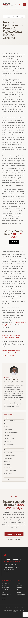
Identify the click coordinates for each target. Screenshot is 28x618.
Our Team (19, 585)
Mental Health (8, 467)
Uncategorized (8, 479)
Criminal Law (7, 447)
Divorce (6, 450)
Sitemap (21, 607)
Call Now (14, 241)
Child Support (7, 435)
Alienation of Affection (10, 421)
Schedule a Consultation (14, 534)
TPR (5, 476)
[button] (24, 4)
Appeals (6, 426)
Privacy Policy (8, 607)
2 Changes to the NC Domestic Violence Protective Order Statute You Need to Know (12, 353)
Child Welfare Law (9, 438)
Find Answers (20, 590)
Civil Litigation (7, 441)
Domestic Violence (9, 453)
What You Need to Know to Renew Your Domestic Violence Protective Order (13, 344)
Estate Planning (8, 458)
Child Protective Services (11, 432)
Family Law (7, 461)
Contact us (20, 320)
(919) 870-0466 (17, 235)
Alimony (6, 424)
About (18, 583)
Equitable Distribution (9, 455)
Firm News (7, 464)
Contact (19, 592)
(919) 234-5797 (12, 564)
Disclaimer (15, 607)
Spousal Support (8, 473)
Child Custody (8, 429)
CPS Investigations (9, 444)
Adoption (6, 418)
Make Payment (21, 594)
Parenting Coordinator (10, 470)
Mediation (4, 596)
